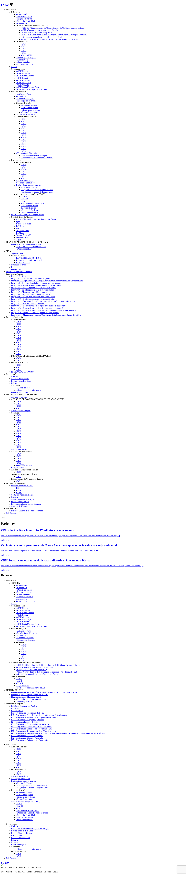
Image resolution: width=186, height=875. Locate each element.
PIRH (18, 490)
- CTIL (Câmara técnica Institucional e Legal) (39, 30)
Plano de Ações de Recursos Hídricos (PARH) (29, 695)
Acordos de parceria (19, 397)
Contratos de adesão (19, 449)
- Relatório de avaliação (30, 110)
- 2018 (23, 137)
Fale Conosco (11, 513)
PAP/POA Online (23, 262)
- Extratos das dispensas (25, 114)
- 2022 (23, 53)
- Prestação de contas (29, 112)
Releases (14, 383)
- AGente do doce (23, 388)
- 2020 (23, 133)
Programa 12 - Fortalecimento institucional (28, 303)
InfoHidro (20, 226)
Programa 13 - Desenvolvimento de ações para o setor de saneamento (38, 306)
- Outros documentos (29, 212)
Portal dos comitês (23, 224)
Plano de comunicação (20, 392)
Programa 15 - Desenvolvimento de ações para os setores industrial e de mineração (44, 310)
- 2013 (23, 149)
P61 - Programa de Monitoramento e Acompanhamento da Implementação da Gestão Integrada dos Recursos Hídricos (58, 733)
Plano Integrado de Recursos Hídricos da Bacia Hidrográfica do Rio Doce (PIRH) (44, 692)
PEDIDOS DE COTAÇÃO (22, 372)
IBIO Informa (16, 835)
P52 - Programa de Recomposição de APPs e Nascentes (33, 731)
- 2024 (23, 48)
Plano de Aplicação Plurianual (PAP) (26, 244)
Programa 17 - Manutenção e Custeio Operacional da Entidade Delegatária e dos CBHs (46, 315)
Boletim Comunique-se (20, 838)
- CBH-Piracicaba (23, 73)
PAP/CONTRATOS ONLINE (28, 258)
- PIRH (24, 196)
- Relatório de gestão (29, 108)
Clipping (14, 842)
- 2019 (23, 135)
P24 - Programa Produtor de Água (24, 722)
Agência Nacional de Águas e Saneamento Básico (36, 219)
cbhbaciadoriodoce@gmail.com (71, 872)
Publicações (16, 269)
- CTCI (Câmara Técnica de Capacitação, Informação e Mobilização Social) (46, 672)
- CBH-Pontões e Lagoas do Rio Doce (31, 89)
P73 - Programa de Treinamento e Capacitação (29, 740)
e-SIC (18, 228)
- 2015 (23, 144)
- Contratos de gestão (29, 105)
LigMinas (20, 233)
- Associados (21, 96)
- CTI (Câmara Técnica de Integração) (36, 32)
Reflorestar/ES (17, 710)
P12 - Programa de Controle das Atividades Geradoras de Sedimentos (39, 715)
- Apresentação (22, 14)
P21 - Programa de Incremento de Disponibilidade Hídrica (34, 717)
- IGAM (19, 683)
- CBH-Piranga (22, 71)
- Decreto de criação (24, 16)
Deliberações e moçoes (25, 601)
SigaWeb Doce (17, 253)
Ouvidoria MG (22, 237)
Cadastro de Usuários (19, 506)
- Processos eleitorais (24, 64)
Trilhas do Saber (22, 231)
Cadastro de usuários (24, 180)
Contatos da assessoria (20, 379)
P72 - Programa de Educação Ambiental (27, 738)
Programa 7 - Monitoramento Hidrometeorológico (31, 292)
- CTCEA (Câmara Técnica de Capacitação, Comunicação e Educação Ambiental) (54, 35)
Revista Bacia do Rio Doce (22, 831)
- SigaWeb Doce (22, 685)
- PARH (24, 199)
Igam (18, 221)
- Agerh (19, 681)
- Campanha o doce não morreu (28, 390)
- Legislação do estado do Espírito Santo (37, 192)
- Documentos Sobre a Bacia (32, 203)
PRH (18, 488)
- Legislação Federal (29, 187)
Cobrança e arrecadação (25, 183)
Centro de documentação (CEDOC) (25, 801)
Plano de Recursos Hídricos (22, 486)
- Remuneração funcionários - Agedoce (37, 158)
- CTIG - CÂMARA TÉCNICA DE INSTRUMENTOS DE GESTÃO (50, 39)
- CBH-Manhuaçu (23, 82)
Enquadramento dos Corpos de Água (26, 504)
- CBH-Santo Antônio (25, 76)
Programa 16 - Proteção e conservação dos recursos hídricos (35, 313)
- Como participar (23, 62)
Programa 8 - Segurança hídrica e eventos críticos (30, 294)
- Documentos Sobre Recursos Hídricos (29, 206)
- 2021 (23, 130)
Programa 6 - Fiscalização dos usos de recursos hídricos (33, 290)
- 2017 (23, 139)
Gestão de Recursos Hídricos (22, 495)
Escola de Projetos (18, 276)
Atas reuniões (21, 599)
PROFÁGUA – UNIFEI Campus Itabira (27, 215)
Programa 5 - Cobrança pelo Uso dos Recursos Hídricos (33, 287)
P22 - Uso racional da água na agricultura (27, 720)
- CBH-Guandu (22, 85)
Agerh (18, 240)
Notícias (14, 376)
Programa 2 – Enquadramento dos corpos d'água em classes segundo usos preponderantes (47, 281)
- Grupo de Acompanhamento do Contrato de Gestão (42, 37)
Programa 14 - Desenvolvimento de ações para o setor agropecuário (38, 308)
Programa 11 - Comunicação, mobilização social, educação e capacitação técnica (43, 301)
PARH (19, 492)
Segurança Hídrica (18, 265)
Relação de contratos (19, 467)
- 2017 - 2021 (26, 55)
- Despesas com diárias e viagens (34, 155)
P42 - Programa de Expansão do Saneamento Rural (31, 729)
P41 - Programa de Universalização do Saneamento (31, 726)
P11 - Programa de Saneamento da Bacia (27, 713)
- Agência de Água (23, 94)
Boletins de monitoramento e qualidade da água (30, 828)
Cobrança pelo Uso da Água (22, 499)
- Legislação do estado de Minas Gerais (37, 190)
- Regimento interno (24, 19)
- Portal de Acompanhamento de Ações (31, 688)
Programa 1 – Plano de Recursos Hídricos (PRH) (30, 278)
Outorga (14, 497)
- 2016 (23, 142)
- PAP (23, 201)
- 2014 (23, 146)
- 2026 (23, 44)
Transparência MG (23, 235)
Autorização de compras (20, 410)
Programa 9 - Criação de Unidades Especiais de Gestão (33, 297)
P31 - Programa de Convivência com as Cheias (30, 724)
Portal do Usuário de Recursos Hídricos (27, 511)
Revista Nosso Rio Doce (21, 381)
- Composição (21, 23)
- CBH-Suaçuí (22, 78)
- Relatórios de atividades (26, 21)
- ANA (19, 679)
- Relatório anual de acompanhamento (31, 246)
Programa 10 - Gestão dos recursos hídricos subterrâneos (33, 299)
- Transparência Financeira (26, 153)
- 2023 (23, 51)
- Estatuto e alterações (25, 98)
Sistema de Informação (20, 502)
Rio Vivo (14, 267)
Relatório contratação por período (29, 260)
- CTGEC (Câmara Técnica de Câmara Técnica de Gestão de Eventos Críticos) (53, 28)
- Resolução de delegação (26, 101)
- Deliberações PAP (24, 249)
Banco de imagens (18, 844)
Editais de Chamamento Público (19, 272)
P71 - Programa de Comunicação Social (27, 736)
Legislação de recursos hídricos (28, 185)
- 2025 (23, 46)
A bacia (14, 67)
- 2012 (23, 151)
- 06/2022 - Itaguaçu (24, 465)
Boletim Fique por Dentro (21, 833)
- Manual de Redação (29, 210)
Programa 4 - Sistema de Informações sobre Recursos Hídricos (36, 285)
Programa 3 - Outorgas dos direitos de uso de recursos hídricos (36, 283)
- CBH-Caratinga (23, 80)
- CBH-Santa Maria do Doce (27, 87)
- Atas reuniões (22, 60)
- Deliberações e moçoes (26, 57)
